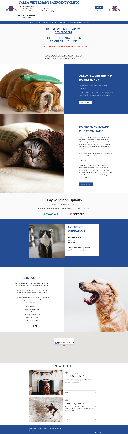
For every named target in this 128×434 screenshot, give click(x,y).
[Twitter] (31, 326)
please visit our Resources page (63, 56)
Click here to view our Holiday (53, 46)
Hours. (85, 46)
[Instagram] (36, 326)
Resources (106, 172)
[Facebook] (33, 326)
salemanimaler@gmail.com (32, 314)
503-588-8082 (63, 32)
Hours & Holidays (27, 15)
